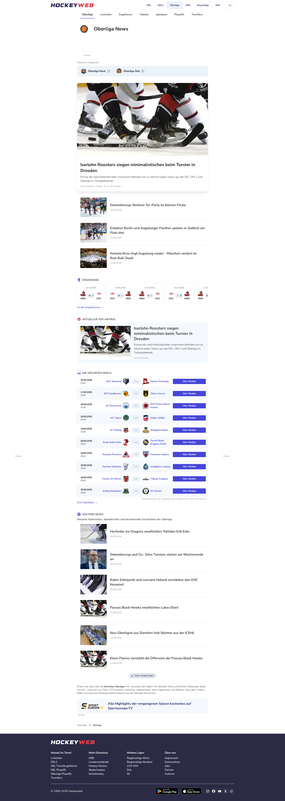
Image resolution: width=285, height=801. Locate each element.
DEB (91, 758)
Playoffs (179, 14)
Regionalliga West (138, 758)
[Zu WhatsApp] (231, 791)
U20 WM (132, 766)
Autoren (170, 774)
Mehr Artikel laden (144, 675)
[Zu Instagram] (207, 791)
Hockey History (98, 766)
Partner (169, 770)
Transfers (197, 14)
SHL (129, 770)
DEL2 (54, 762)
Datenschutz (172, 762)
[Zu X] (225, 791)
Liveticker (106, 14)
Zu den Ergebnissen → (90, 307)
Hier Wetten (189, 381)
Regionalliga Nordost (139, 762)
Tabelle (144, 14)
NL (128, 774)
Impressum (171, 758)
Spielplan (161, 14)
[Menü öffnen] (230, 5)
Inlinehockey (96, 774)
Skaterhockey (97, 770)
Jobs (167, 766)
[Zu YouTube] (219, 791)
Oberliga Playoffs (61, 774)
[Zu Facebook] (213, 791)
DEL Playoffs (58, 770)
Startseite (82, 725)
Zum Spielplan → (87, 502)
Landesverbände (99, 762)
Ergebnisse (125, 14)
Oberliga (87, 14)
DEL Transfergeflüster (64, 766)
